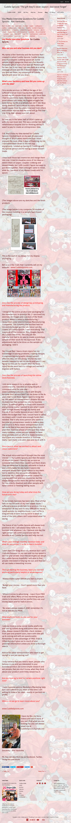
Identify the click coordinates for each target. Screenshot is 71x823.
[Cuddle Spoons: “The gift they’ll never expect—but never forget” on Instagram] (42, 783)
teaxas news (17, 36)
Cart (68, 1)
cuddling (4, 28)
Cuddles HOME (11, 12)
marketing (6, 34)
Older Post (6, 771)
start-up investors (8, 36)
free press (36, 30)
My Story (26, 12)
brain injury (18, 26)
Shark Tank (25, 34)
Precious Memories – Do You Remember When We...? (62, 50)
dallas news (21, 28)
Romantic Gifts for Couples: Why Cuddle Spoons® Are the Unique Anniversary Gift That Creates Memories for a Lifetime (62, 63)
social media (42, 34)
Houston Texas (11, 32)
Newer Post (41, 771)
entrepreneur (15, 30)
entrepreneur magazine (26, 30)
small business (34, 34)
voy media (25, 36)
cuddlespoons (38, 26)
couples (31, 26)
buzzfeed (25, 26)
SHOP (19, 12)
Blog (46, 12)
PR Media (52, 12)
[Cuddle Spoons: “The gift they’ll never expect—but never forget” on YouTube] (45, 783)
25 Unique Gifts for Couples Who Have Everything (62, 23)
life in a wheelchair (40, 32)
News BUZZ (18, 34)
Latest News (5, 780)
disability (28, 28)
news (11, 34)
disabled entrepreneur (38, 28)
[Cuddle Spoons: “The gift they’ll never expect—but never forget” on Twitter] (37, 783)
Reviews (40, 12)
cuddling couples (12, 28)
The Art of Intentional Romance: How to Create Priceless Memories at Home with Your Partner (62, 79)
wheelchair (32, 36)
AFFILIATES (60, 12)
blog (13, 26)
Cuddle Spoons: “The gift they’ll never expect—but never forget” (35, 6)
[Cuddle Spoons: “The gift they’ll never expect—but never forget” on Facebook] (40, 783)
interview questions (22, 32)
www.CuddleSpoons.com (21, 267)
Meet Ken (33, 12)
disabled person (6, 30)
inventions (31, 32)
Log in (61, 1)
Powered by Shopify (54, 817)
